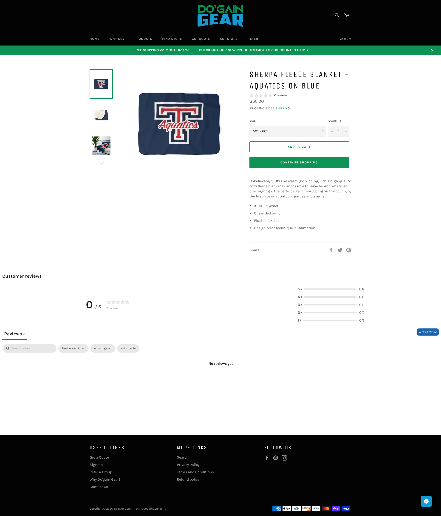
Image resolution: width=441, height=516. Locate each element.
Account (345, 38)
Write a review (428, 332)
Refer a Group (101, 472)
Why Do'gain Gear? (105, 479)
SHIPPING (282, 108)
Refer (253, 39)
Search (183, 457)
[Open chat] (426, 501)
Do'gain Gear (122, 508)
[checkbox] (128, 348)
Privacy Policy (188, 464)
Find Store (172, 39)
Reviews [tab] (14, 333)
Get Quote (201, 39)
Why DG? (116, 39)
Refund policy (188, 479)
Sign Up (96, 464)
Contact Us (99, 487)
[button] (331, 289)
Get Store (228, 39)
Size (252, 120)
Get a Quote (99, 457)
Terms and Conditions (195, 472)
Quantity (334, 120)
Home (94, 39)
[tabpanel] (220, 379)
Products (143, 39)
